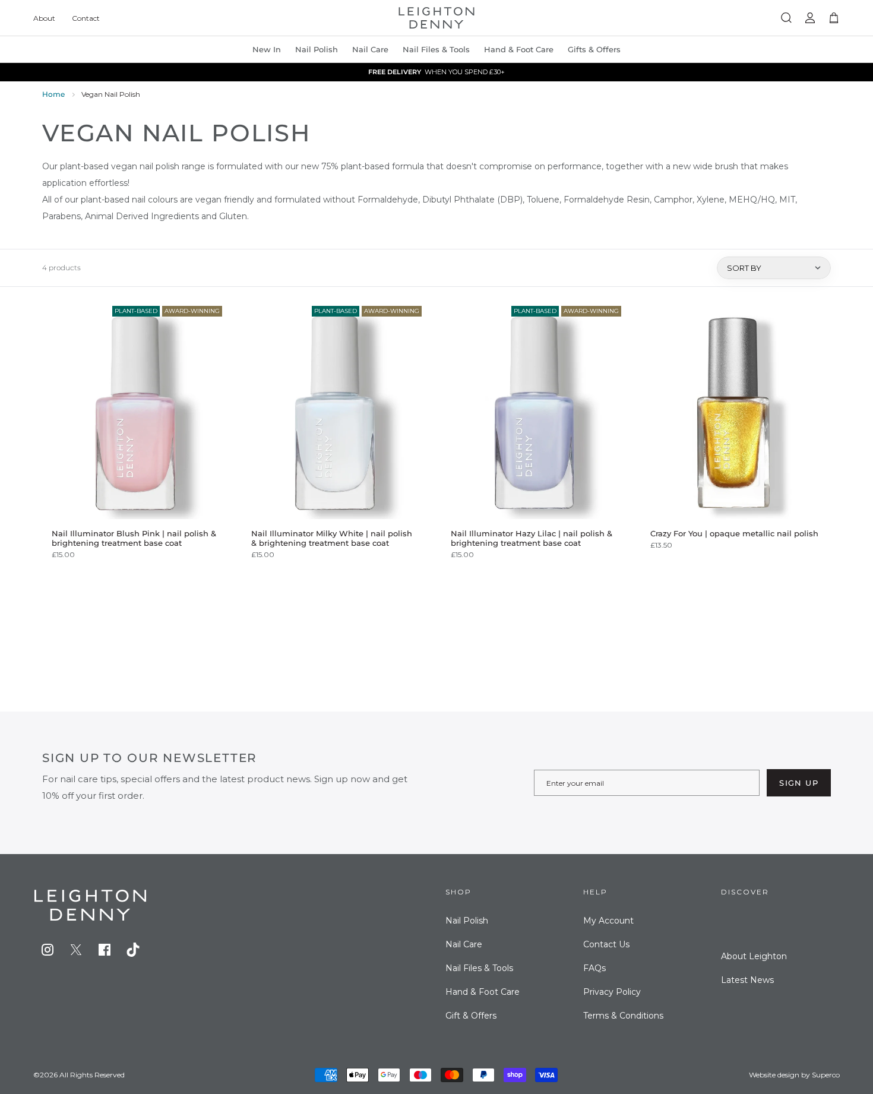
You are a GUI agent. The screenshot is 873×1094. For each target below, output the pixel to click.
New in (266, 49)
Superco (826, 1074)
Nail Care (370, 49)
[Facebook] (104, 950)
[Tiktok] (133, 949)
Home (53, 94)
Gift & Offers (470, 1015)
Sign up (798, 783)
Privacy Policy (612, 992)
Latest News (747, 980)
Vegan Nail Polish (110, 94)
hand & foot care (518, 49)
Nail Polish (466, 920)
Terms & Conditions (623, 1015)
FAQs (594, 968)
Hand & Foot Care (482, 992)
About (44, 18)
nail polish (316, 49)
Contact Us (606, 944)
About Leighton (754, 956)
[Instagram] (47, 950)
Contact (86, 18)
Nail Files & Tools (436, 49)
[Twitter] (76, 950)
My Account (608, 920)
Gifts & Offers (594, 49)
